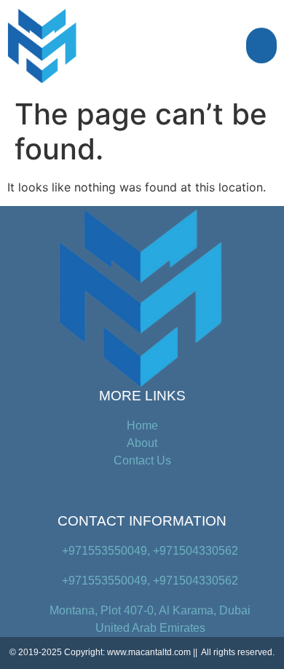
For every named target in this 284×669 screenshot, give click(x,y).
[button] (261, 46)
